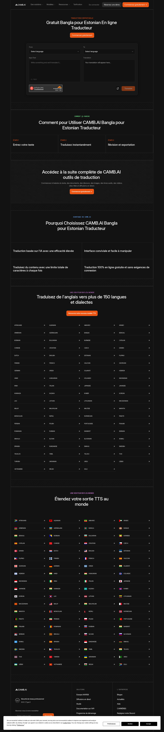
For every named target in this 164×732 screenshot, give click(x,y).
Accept (148, 724)
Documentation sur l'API (85, 708)
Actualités (120, 699)
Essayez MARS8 (82, 694)
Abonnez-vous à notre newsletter (27, 711)
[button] (37, 4)
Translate (128, 88)
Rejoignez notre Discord (126, 713)
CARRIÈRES (121, 708)
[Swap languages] (117, 88)
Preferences (111, 724)
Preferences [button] (20, 725)
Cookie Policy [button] (67, 723)
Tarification (77, 4)
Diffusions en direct (83, 699)
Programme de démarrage (86, 713)
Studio (78, 704)
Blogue (119, 694)
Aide (118, 704)
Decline (130, 724)
